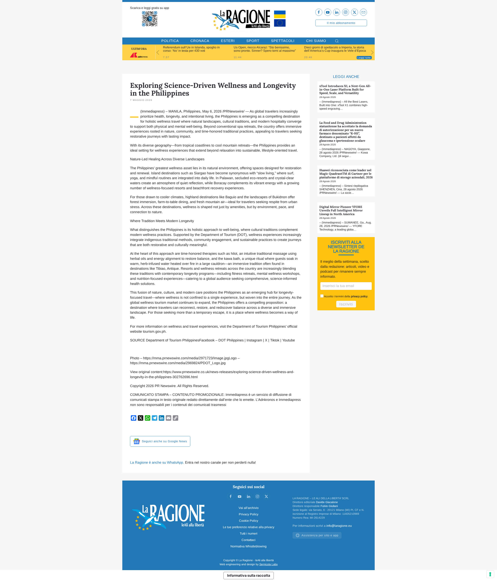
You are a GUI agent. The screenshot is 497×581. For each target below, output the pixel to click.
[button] (337, 41)
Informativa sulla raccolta (248, 575)
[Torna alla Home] (248, 19)
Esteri (228, 41)
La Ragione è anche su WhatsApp (156, 462)
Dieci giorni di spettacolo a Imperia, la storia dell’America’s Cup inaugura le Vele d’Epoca (335, 49)
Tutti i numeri (248, 533)
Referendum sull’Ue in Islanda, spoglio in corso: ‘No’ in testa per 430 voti (191, 49)
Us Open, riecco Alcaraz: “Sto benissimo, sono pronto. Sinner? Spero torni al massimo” (265, 49)
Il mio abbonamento (341, 22)
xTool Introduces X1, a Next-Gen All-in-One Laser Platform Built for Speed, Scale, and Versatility (345, 89)
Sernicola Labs (268, 564)
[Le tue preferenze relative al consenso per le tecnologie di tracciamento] (490, 574)
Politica (170, 41)
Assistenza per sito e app (320, 535)
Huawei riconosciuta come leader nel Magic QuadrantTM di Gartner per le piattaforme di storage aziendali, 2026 (346, 173)
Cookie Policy (248, 520)
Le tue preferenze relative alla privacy (248, 527)
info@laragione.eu (339, 525)
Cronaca (199, 41)
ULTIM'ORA (139, 49)
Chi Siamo (316, 41)
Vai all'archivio (249, 507)
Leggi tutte (364, 57)
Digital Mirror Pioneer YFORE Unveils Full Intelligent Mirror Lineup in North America (341, 210)
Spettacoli (283, 41)
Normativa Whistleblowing (248, 546)
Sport (252, 41)
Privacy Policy (248, 514)
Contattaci (248, 540)
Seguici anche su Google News (164, 441)
